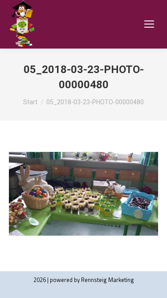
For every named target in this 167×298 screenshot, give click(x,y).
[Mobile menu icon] (149, 24)
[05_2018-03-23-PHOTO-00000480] (83, 194)
